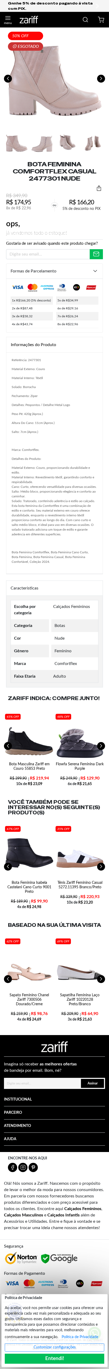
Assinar (93, 1083)
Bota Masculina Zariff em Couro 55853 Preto (29, 766)
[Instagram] (23, 1167)
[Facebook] (12, 1167)
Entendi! (54, 1358)
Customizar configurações (55, 1347)
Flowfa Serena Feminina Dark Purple (80, 766)
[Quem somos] (54, 1046)
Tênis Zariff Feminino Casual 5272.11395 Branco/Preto (79, 885)
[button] (11, 6)
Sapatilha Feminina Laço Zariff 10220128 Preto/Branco (79, 999)
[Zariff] (29, 19)
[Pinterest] (33, 1167)
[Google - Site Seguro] (59, 1259)
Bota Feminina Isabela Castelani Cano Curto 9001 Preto (29, 887)
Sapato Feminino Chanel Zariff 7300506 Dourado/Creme (29, 999)
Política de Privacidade (80, 1337)
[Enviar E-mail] (96, 254)
